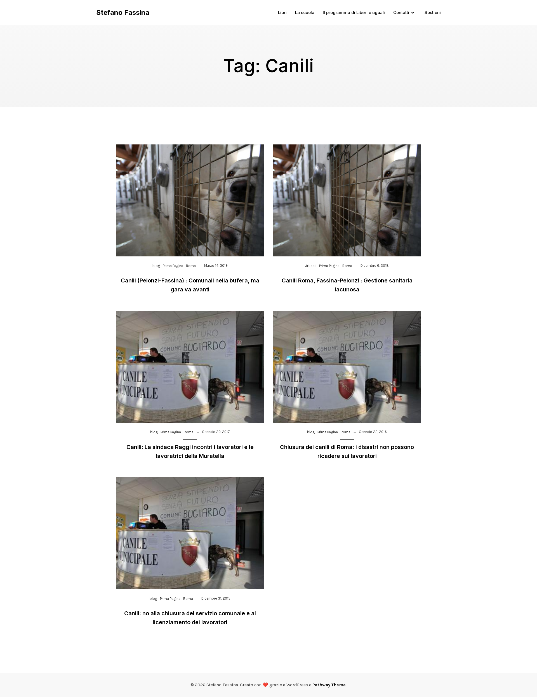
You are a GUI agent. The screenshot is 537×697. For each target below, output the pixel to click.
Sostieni (433, 12)
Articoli (310, 266)
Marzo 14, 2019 (216, 265)
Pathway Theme (329, 684)
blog (156, 266)
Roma (191, 266)
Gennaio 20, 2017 (216, 432)
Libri (282, 12)
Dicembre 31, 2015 (215, 598)
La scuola (304, 12)
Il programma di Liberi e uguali (354, 12)
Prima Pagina (173, 266)
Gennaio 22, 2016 (373, 432)
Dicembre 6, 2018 (375, 265)
